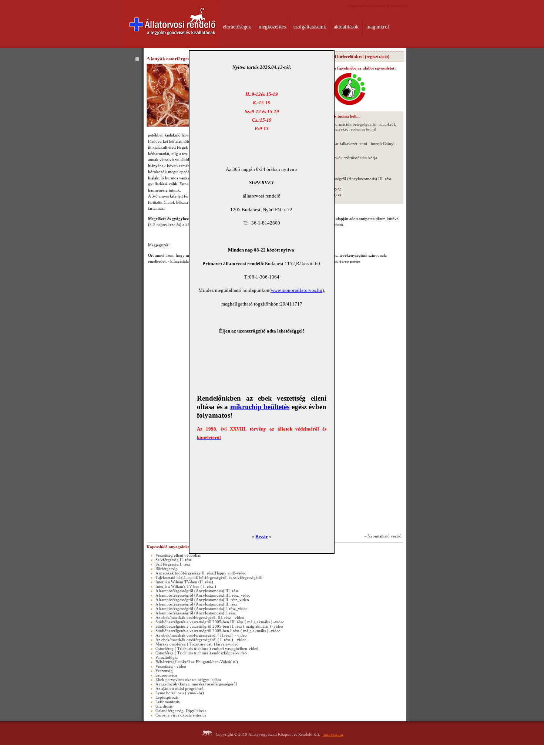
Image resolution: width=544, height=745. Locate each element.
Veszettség (164, 670)
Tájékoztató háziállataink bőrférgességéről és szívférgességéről (208, 577)
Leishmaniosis (167, 702)
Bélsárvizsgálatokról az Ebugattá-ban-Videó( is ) (196, 662)
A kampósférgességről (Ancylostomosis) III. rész (350, 178)
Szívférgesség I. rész (172, 564)
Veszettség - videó (170, 666)
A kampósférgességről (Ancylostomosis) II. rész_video (202, 599)
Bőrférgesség (166, 568)
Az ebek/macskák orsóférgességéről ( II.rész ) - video (201, 635)
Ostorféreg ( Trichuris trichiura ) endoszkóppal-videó (201, 653)
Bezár (261, 536)
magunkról (377, 27)
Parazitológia (166, 657)
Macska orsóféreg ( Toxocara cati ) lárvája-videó (197, 644)
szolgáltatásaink (309, 27)
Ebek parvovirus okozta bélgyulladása (188, 679)
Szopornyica (166, 675)
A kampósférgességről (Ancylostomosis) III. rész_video (203, 595)
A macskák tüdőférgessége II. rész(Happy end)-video (200, 573)
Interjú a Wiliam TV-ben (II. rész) (184, 582)
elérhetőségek (237, 27)
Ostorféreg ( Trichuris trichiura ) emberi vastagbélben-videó (206, 648)
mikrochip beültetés (260, 407)
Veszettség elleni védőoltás (178, 555)
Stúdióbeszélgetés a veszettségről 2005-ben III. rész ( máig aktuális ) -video (220, 622)
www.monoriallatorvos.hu (296, 290)
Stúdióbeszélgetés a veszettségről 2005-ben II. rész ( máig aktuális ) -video (219, 626)
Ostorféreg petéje (345, 261)
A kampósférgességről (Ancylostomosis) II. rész (196, 604)
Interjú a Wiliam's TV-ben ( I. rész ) (185, 586)
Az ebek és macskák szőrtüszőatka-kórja (342, 157)
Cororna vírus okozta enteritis (180, 715)
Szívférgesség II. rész (173, 559)
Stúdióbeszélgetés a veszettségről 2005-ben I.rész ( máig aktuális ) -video (218, 630)
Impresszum (332, 734)
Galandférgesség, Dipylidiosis (180, 710)
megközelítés (272, 27)
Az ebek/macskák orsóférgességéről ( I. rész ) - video (200, 639)
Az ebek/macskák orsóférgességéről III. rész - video (199, 617)
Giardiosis (163, 706)
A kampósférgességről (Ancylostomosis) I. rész (195, 613)
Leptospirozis (166, 697)
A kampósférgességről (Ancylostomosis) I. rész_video (201, 608)
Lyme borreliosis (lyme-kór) (179, 693)
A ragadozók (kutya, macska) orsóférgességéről (196, 684)
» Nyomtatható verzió (383, 536)
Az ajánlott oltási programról (180, 688)
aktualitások (346, 27)
